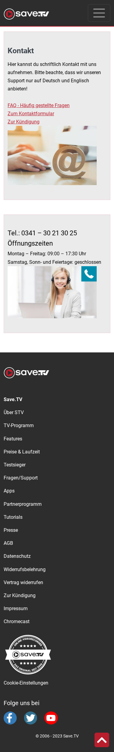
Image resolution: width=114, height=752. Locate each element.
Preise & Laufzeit (22, 452)
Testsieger (15, 465)
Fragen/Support (21, 478)
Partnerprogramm (23, 504)
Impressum (16, 608)
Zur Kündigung (20, 595)
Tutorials (13, 517)
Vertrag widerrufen (23, 582)
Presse (11, 530)
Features (13, 439)
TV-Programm (19, 425)
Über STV (14, 412)
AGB (8, 543)
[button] (102, 740)
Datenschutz (17, 556)
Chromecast (16, 621)
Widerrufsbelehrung (25, 569)
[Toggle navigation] (99, 13)
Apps (9, 491)
